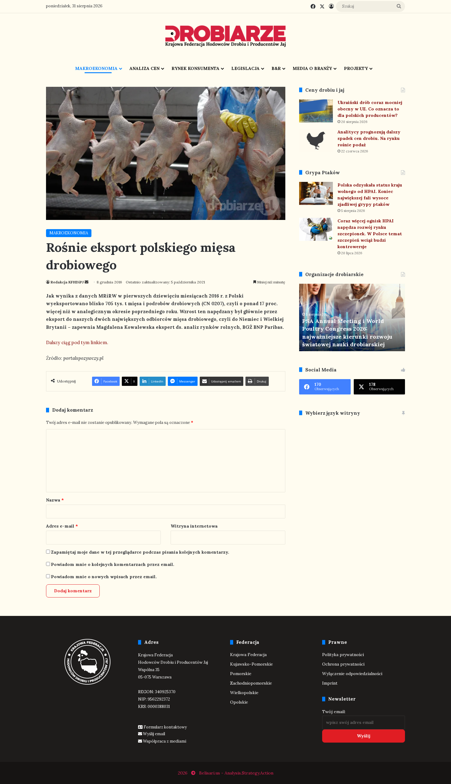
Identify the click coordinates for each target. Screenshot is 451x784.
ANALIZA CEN (144, 68)
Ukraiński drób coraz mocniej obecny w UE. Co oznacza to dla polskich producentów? (369, 109)
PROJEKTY (356, 68)
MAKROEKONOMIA (96, 68)
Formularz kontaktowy (165, 727)
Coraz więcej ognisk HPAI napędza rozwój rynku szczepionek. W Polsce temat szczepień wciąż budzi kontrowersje (369, 233)
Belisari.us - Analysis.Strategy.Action (236, 773)
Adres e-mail (62, 526)
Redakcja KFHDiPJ (67, 282)
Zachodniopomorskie (251, 683)
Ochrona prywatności (343, 664)
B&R (276, 68)
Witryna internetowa (194, 526)
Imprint (329, 683)
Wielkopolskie (244, 692)
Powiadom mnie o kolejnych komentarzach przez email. (112, 564)
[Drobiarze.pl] (225, 36)
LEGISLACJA (245, 68)
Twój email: (333, 711)
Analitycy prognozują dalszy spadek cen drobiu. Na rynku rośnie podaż (368, 138)
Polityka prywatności (343, 654)
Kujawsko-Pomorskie (251, 664)
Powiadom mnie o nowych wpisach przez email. (104, 576)
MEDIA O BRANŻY (312, 68)
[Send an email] (86, 282)
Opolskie (239, 702)
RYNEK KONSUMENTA (195, 68)
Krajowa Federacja (248, 654)
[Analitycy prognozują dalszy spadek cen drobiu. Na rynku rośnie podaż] (316, 140)
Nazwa (55, 500)
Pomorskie (240, 673)
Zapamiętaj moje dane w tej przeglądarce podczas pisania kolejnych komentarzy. (140, 552)
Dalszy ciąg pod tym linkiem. (77, 342)
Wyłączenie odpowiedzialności (352, 673)
